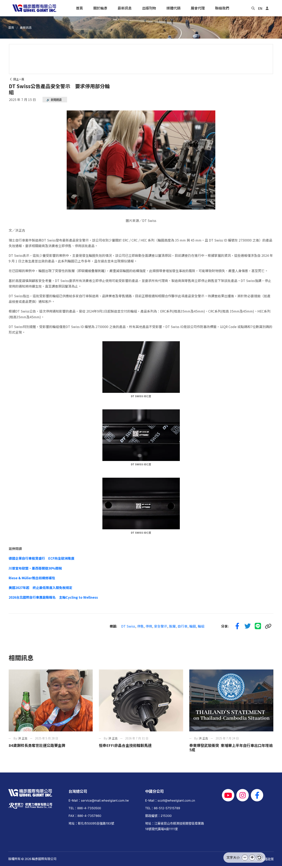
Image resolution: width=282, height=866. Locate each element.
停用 (149, 626)
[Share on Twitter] (247, 626)
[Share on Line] (258, 626)
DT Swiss (128, 626)
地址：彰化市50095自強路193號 (91, 823)
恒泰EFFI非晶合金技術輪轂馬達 (125, 745)
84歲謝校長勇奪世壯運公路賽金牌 (37, 745)
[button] (245, 857)
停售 (140, 626)
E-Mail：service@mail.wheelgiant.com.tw (99, 800)
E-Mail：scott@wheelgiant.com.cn (170, 800)
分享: (225, 626)
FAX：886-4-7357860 (85, 816)
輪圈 (192, 626)
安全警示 (160, 626)
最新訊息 (26, 27)
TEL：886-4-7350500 (85, 808)
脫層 (172, 626)
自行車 (182, 626)
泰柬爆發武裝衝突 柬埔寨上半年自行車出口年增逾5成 (231, 747)
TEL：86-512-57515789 (162, 808)
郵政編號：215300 (158, 816)
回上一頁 (18, 79)
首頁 (11, 27)
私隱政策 (267, 859)
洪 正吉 (22, 738)
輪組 (201, 626)
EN (260, 8)
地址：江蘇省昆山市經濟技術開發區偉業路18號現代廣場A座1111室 (174, 826)
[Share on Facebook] (237, 626)
